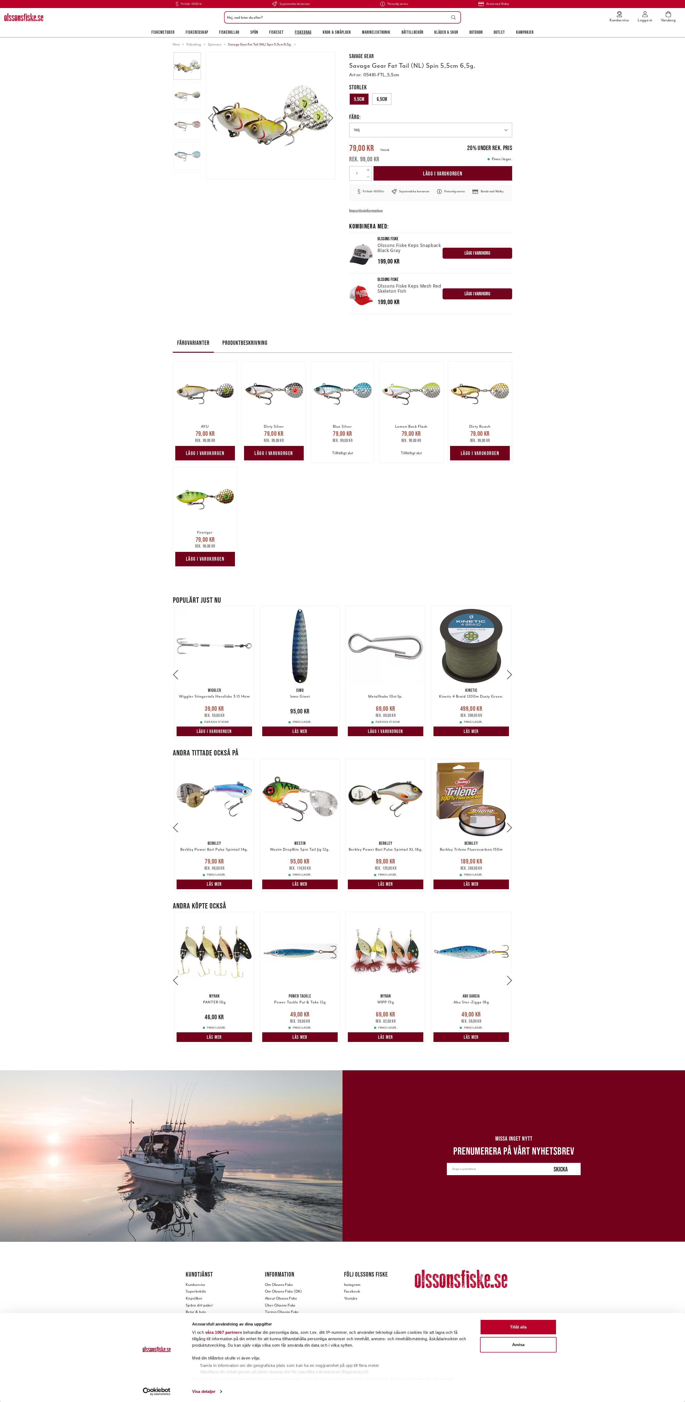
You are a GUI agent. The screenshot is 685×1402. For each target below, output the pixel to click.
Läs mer (299, 731)
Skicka (561, 1169)
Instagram (352, 1284)
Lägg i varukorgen (443, 173)
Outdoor (476, 32)
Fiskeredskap (197, 32)
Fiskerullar (229, 32)
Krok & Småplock (337, 32)
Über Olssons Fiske (280, 1305)
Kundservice (196, 1284)
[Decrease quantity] (368, 176)
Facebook (352, 1291)
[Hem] (23, 17)
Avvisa (518, 1344)
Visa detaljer (203, 1391)
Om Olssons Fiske (279, 1284)
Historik (384, 150)
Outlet (499, 32)
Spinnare (215, 44)
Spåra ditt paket (199, 1305)
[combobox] (341, 17)
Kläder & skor (446, 32)
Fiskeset (276, 32)
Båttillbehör (412, 32)
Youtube (350, 1298)
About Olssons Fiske (281, 1298)
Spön (254, 32)
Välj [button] (357, 130)
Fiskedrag (303, 32)
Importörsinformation (366, 210)
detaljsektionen (373, 1379)
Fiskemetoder (162, 32)
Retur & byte (196, 1312)
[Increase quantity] (368, 169)
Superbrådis (196, 1291)
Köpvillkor (194, 1298)
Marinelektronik (376, 32)
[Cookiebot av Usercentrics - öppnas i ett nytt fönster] (156, 1392)
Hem (176, 44)
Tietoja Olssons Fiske (282, 1312)
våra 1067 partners (223, 1332)
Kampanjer (525, 32)
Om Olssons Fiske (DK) (283, 1291)
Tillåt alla (518, 1327)
